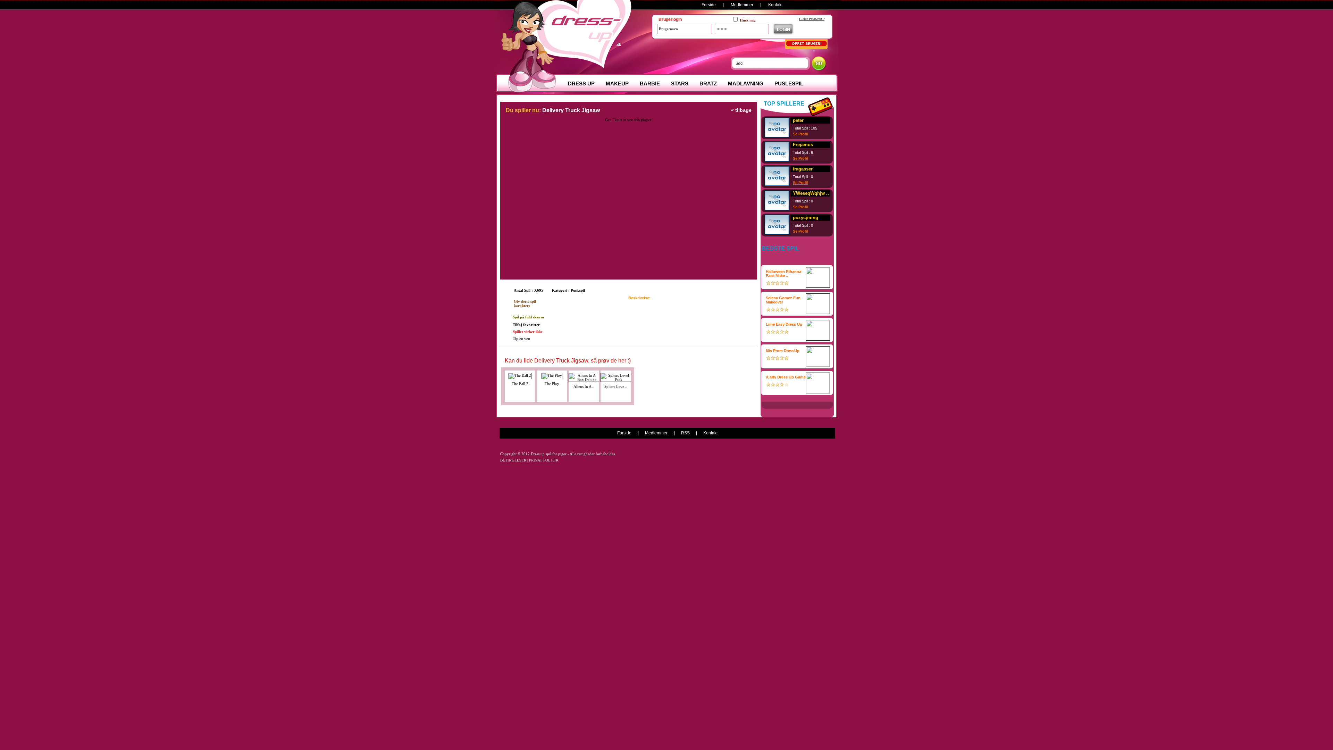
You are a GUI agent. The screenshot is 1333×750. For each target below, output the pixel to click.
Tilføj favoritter (526, 325)
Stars (679, 83)
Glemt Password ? (811, 19)
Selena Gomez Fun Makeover (783, 300)
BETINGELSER (513, 460)
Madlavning (745, 83)
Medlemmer (742, 4)
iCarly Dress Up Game (786, 377)
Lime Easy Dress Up (784, 324)
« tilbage (741, 110)
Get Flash (613, 120)
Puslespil (788, 83)
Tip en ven (521, 338)
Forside (709, 4)
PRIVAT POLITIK (544, 460)
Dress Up (581, 83)
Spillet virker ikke (528, 332)
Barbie (650, 83)
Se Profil (800, 134)
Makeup (617, 83)
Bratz (708, 83)
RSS (685, 433)
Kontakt (775, 4)
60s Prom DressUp (782, 351)
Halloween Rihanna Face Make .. (783, 273)
